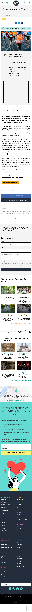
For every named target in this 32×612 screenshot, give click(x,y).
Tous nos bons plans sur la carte (17, 400)
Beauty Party (3, 502)
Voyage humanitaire (20, 545)
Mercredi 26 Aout (4, 527)
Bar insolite (19, 514)
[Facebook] (16, 22)
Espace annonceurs (4, 512)
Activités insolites (20, 499)
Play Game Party (4, 501)
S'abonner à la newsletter (16, 453)
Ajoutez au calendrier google (17, 200)
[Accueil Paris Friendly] (16, 3)
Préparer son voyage (20, 542)
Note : (2, 247)
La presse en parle (4, 510)
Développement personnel (6, 562)
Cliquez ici (3, 208)
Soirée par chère (20, 516)
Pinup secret (16, 602)
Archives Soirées (20, 560)
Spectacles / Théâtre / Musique (24, 372)
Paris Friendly (6, 14)
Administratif (3, 574)
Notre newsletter (4, 507)
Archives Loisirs (20, 558)
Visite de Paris (19, 504)
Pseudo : (3, 241)
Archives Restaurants (21, 561)
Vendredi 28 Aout (4, 530)
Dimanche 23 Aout (4, 522)
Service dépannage (4, 572)
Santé (2, 557)
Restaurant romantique (5, 549)
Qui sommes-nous (4, 508)
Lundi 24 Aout (3, 524)
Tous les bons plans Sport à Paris (21, 323)
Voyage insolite (19, 547)
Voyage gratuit (19, 549)
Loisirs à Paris (14, 14)
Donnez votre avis (10, 19)
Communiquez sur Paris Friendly (8, 594)
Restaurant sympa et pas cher (6, 547)
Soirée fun (19, 517)
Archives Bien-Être (20, 563)
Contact (2, 513)
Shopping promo (20, 528)
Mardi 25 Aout (3, 525)
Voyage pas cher (20, 544)
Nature (18, 507)
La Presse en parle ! (23, 594)
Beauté (2, 559)
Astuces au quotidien (24, 353)
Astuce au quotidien (4, 569)
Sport (20, 14)
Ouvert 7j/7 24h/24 (4, 576)
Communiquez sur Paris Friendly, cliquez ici (11, 218)
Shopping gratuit (20, 526)
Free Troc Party (3, 499)
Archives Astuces (20, 568)
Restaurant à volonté (5, 545)
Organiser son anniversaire (22, 519)
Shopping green (20, 529)
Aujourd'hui (3, 520)
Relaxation (3, 556)
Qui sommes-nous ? (8, 596)
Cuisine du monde (4, 542)
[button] (7, 2)
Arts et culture (8, 353)
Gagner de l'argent (4, 571)
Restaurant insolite (4, 544)
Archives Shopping (20, 566)
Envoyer (16, 269)
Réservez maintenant (10, 183)
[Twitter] (19, 22)
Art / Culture (19, 505)
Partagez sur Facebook (16, 196)
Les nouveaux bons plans (5, 505)
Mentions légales (23, 596)
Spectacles (19, 501)
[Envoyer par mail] (22, 22)
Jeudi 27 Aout (3, 528)
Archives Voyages (20, 564)
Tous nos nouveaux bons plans (22, 380)
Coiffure (2, 560)
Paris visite (8, 371)
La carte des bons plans (5, 504)
